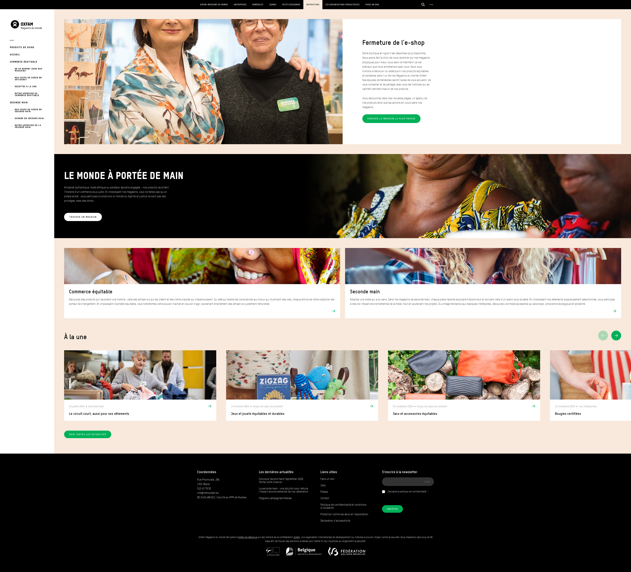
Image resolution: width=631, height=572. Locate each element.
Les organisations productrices (342, 4)
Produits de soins (22, 47)
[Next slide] (616, 335)
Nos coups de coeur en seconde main (28, 110)
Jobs (323, 485)
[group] (140, 385)
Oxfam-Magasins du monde (214, 4)
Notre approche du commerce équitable (27, 94)
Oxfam (297, 537)
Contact (324, 498)
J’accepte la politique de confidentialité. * (408, 491)
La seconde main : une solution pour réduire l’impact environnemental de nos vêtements (283, 490)
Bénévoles (257, 4)
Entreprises (240, 4)
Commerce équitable (23, 61)
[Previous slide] (603, 335)
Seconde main (19, 102)
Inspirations (312, 4)
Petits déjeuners (291, 4)
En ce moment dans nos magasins (28, 69)
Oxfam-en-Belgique (247, 537)
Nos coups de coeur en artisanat (28, 78)
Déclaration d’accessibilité (335, 520)
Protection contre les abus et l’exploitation (344, 514)
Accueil (15, 54)
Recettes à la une (26, 86)
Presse (324, 491)
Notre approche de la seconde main (28, 126)
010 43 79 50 (204, 488)
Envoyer (392, 509)
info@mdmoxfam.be (208, 492)
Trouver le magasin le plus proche (391, 118)
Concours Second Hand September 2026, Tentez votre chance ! (281, 480)
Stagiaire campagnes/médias (275, 498)
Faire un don (372, 4)
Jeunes (272, 4)
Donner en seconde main (29, 118)
